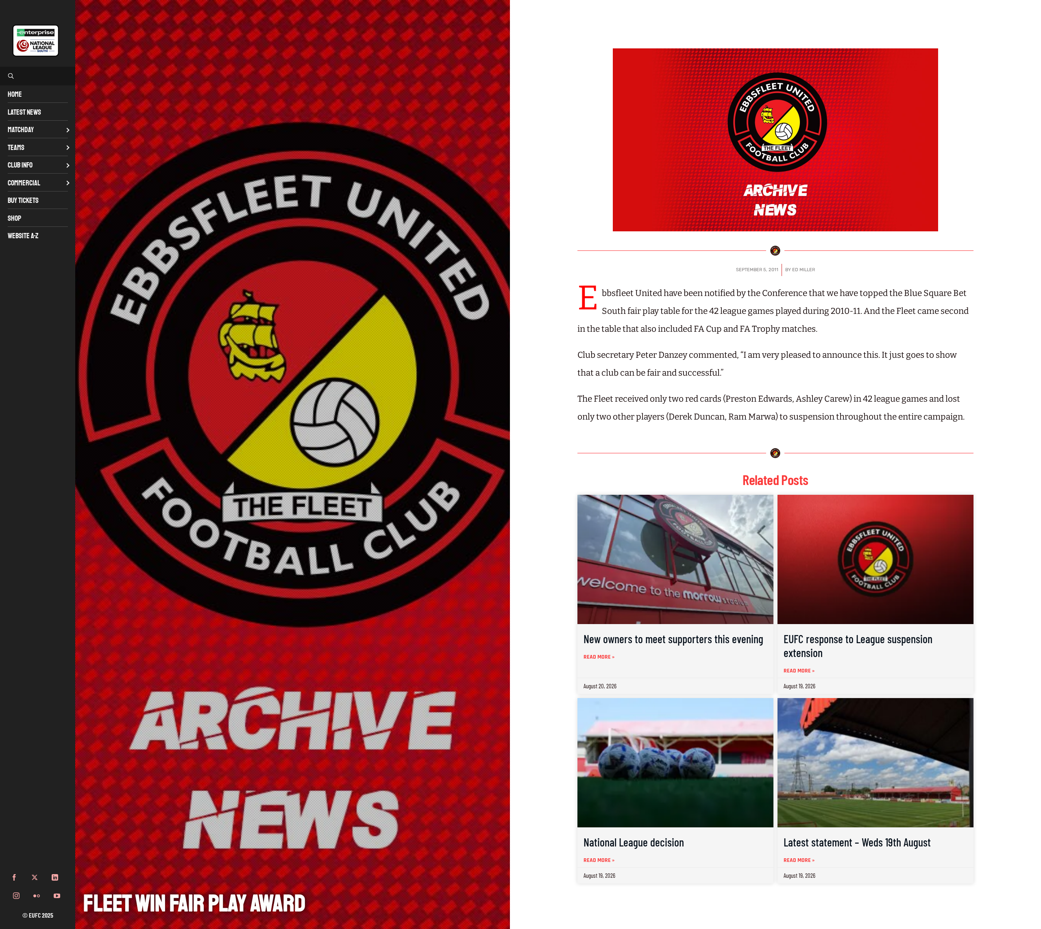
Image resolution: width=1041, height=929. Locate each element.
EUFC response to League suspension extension (858, 645)
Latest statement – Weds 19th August (857, 842)
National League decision (634, 842)
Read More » (599, 657)
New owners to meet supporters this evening (673, 639)
